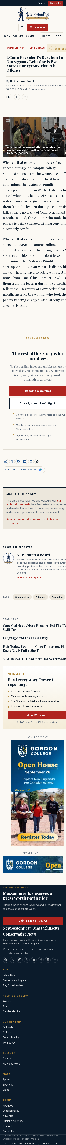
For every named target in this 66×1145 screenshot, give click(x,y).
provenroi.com (32, 1139)
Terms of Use (50, 1143)
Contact (7, 1126)
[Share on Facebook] (18, 461)
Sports (30, 35)
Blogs (6, 1089)
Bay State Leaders (13, 985)
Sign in (41, 3)
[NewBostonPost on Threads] (27, 960)
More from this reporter (29, 577)
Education (57, 597)
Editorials (37, 48)
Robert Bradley (11, 1037)
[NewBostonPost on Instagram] (20, 960)
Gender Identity (11, 1011)
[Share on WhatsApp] (5, 461)
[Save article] (9, 97)
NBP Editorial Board (22, 81)
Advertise (8, 1115)
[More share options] (37, 461)
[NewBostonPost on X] (12, 960)
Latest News (10, 975)
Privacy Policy (32, 1143)
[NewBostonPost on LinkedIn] (48, 960)
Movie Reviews (11, 1063)
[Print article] (17, 97)
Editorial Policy (11, 1110)
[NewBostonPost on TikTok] (41, 960)
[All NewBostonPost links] (55, 960)
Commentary (15, 48)
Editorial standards (12, 1143)
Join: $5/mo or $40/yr (33, 920)
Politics (7, 1001)
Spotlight (8, 1084)
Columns (8, 1032)
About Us (8, 1105)
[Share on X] (12, 461)
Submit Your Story (13, 1121)
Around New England (15, 980)
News (6, 35)
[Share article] (25, 97)
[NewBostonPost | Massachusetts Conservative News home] (33, 14)
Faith (5, 1006)
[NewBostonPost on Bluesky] (34, 960)
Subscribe (55, 3)
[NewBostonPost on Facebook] (5, 960)
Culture (18, 35)
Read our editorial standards (24, 519)
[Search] (22, 27)
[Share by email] (31, 461)
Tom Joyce (9, 1042)
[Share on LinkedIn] (24, 461)
